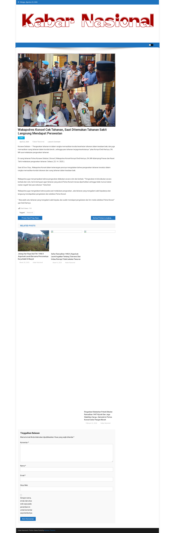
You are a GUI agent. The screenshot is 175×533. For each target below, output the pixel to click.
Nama (23, 466)
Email (23, 475)
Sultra (21, 138)
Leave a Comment (54, 142)
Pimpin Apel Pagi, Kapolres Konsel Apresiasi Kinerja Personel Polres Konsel (32, 218)
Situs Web (24, 485)
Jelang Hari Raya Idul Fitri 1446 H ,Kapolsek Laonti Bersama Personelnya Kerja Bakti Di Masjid (33, 256)
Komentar (24, 442)
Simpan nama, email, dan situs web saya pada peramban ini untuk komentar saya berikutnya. (26, 505)
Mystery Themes (49, 530)
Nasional (30, 212)
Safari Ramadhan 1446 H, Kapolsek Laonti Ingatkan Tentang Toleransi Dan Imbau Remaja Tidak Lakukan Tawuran (65, 256)
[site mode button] (151, 45)
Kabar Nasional (38, 142)
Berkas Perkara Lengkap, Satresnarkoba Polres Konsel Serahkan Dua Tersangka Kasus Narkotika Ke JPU (104, 218)
